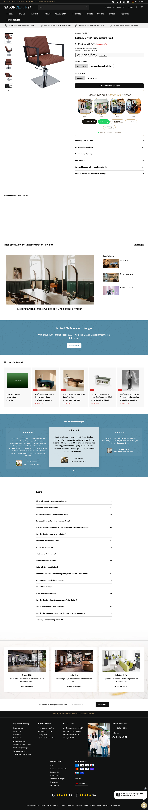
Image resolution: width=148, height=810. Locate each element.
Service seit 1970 (13, 20)
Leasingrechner (43, 734)
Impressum (54, 782)
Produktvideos (17, 738)
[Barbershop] (74, 661)
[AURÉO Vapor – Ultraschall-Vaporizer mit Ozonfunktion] (131, 387)
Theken (47, 14)
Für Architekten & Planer (71, 734)
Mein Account (54, 785)
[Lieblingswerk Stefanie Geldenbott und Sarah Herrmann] (50, 280)
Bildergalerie (17, 731)
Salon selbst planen (19, 741)
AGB (51, 765)
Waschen (35, 14)
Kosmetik (125, 14)
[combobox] (63, 7)
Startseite (78, 33)
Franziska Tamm (126, 287)
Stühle (22, 14)
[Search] (86, 7)
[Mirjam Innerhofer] (111, 277)
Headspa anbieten (19, 751)
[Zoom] (44, 62)
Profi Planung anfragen (20, 748)
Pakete (90, 14)
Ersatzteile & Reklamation (46, 738)
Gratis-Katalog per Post (45, 731)
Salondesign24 (17, 362)
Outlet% (101, 14)
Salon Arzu (124, 260)
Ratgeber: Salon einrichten (22, 744)
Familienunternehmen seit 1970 (73, 728)
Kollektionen (61, 14)
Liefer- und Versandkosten (58, 769)
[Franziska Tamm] (111, 290)
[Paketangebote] (121, 661)
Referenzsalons (18, 728)
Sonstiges (76, 14)
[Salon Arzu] (111, 263)
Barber (112, 14)
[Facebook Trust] (86, 795)
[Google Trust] (62, 795)
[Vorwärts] (8, 89)
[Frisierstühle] (27, 661)
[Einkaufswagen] (142, 7)
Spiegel (10, 14)
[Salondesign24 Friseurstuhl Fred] (15, 218)
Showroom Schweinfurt (46, 728)
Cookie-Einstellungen (57, 779)
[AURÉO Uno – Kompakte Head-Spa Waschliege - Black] (102, 387)
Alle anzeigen (139, 245)
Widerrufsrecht (55, 775)
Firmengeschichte (69, 738)
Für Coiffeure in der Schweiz (72, 731)
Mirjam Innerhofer (127, 274)
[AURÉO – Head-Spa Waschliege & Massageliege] (46, 387)
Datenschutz (54, 772)
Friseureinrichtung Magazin (22, 754)
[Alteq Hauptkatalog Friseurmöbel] (17, 385)
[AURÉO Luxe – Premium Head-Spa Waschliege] (74, 387)
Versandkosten (83, 48)
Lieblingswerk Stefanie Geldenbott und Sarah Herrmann (49, 309)
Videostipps (17, 734)
